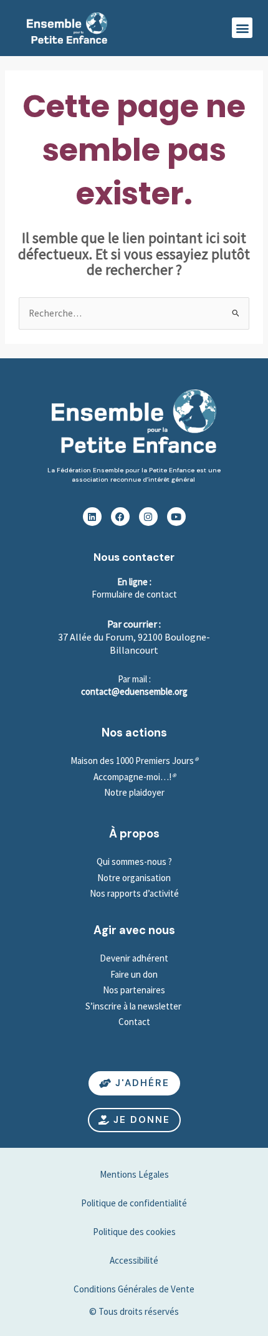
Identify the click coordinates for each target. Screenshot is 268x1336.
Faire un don (134, 974)
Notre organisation (134, 878)
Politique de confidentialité (134, 1203)
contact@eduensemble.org (134, 691)
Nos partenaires (134, 990)
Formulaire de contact (134, 594)
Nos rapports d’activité (134, 893)
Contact (134, 1022)
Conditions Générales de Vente (134, 1289)
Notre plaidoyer (134, 792)
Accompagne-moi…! (132, 777)
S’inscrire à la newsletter (134, 1006)
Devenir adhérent (134, 958)
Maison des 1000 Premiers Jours (132, 760)
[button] (242, 27)
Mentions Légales (134, 1174)
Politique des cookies (134, 1232)
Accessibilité (134, 1260)
